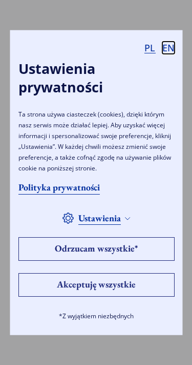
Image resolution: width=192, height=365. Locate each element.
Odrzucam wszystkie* (96, 248)
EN (168, 47)
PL (149, 47)
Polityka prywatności (58, 187)
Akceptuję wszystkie (96, 284)
